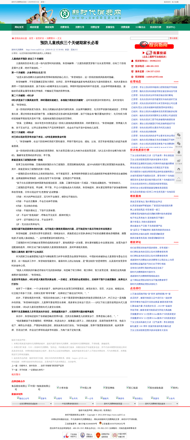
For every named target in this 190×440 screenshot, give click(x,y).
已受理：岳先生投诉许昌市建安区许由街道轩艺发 (154, 94)
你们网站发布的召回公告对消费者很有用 (149, 252)
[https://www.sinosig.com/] (147, 388)
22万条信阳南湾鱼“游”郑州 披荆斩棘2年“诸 (150, 294)
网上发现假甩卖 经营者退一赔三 (145, 210)
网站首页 (19, 27)
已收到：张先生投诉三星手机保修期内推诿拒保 (153, 114)
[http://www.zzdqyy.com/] (171, 388)
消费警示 (51, 38)
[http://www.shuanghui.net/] (124, 388)
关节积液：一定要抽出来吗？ (32, 370)
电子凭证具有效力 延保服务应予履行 (147, 218)
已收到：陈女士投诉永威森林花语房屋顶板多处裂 (154, 106)
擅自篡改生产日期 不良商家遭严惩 (146, 226)
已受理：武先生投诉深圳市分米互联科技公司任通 (154, 98)
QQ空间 (22, 53)
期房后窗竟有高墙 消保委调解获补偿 (147, 238)
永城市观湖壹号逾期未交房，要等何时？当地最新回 (154, 176)
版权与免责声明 (86, 410)
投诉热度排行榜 (140, 150)
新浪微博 (30, 53)
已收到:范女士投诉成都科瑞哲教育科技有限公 (152, 102)
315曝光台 (140, 27)
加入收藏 (175, 2)
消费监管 (95, 27)
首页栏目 (40, 38)
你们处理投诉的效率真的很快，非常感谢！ (150, 248)
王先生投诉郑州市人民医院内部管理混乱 (149, 184)
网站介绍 (98, 410)
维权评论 (135, 242)
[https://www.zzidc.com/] (101, 388)
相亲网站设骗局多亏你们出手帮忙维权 (148, 264)
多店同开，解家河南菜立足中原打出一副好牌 (151, 298)
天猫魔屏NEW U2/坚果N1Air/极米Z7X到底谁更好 (153, 314)
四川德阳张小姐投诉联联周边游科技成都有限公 (152, 172)
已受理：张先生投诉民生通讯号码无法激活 (151, 122)
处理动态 (135, 81)
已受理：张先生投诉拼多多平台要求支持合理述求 (154, 130)
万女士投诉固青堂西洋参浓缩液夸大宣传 (149, 159)
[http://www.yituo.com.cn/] (31, 389)
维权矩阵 (49, 27)
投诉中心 (170, 27)
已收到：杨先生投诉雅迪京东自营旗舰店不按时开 (154, 134)
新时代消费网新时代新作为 (142, 272)
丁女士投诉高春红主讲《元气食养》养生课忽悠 (152, 155)
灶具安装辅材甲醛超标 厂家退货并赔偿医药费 (151, 206)
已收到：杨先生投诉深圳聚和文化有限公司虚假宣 (154, 110)
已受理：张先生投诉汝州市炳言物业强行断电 (152, 90)
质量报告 (110, 27)
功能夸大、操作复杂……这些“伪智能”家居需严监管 (41, 366)
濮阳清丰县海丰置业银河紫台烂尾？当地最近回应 (153, 180)
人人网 (44, 53)
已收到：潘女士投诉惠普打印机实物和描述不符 (153, 118)
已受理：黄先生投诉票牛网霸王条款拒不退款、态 (154, 142)
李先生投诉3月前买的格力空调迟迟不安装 (149, 167)
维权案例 (135, 196)
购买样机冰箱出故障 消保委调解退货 (147, 234)
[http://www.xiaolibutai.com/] (54, 388)
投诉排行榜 (155, 27)
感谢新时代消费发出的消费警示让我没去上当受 (152, 260)
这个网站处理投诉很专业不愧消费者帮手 (149, 280)
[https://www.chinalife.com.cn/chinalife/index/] (77, 388)
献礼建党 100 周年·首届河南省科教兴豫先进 (150, 326)
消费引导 (79, 27)
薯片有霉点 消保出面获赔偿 (143, 222)
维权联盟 (34, 27)
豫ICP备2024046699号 (87, 424)
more (176, 81)
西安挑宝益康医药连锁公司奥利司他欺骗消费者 (152, 163)
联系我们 (107, 410)
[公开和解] (154, 48)
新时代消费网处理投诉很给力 (143, 284)
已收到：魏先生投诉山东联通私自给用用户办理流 (154, 146)
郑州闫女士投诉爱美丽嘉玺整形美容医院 (149, 188)
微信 (49, 53)
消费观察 (125, 27)
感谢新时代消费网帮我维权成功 (144, 276)
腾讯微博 (38, 53)
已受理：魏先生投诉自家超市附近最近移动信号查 (154, 86)
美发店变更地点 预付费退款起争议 (146, 201)
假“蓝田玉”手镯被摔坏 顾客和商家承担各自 (150, 230)
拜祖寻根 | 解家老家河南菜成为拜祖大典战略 (151, 310)
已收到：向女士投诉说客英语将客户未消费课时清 (154, 138)
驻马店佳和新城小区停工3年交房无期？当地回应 (152, 192)
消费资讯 (64, 27)
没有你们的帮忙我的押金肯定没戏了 (147, 268)
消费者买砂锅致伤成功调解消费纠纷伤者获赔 (151, 214)
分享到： (15, 53)
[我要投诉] (154, 54)
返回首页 (167, 2)
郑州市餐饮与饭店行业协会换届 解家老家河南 (151, 302)
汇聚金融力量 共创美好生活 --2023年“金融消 (151, 306)
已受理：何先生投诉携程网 (143, 126)
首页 (31, 38)
